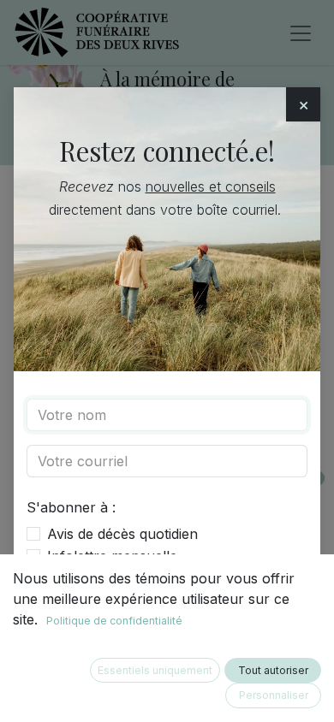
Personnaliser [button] (273, 695)
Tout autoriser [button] (273, 670)
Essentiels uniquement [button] (155, 670)
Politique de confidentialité (114, 620)
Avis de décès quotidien (122, 533)
